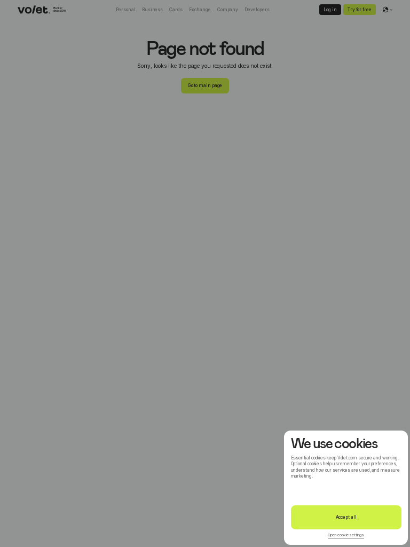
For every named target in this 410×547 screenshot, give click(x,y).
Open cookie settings (346, 535)
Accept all (346, 517)
